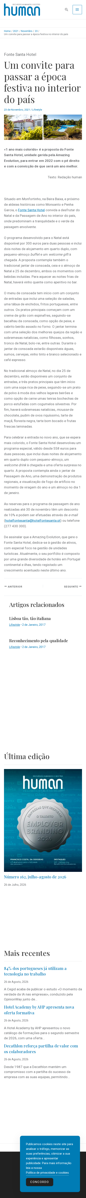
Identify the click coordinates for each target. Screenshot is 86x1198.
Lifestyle (37, 109)
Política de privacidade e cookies (47, 1172)
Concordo (39, 1182)
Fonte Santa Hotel (31, 210)
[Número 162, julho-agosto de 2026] (43, 820)
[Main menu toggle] (77, 9)
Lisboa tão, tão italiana (30, 618)
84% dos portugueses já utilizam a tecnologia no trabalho (35, 971)
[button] (66, 9)
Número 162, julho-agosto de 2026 (35, 876)
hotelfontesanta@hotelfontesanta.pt (32, 521)
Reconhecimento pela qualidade (38, 640)
